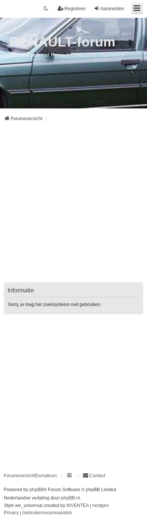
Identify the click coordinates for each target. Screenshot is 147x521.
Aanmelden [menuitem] (112, 8)
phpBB (36, 489)
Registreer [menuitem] (75, 8)
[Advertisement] (73, 206)
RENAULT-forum (62, 41)
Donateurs (46, 475)
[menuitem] (94, 475)
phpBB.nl (70, 498)
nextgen (100, 505)
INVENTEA (77, 505)
